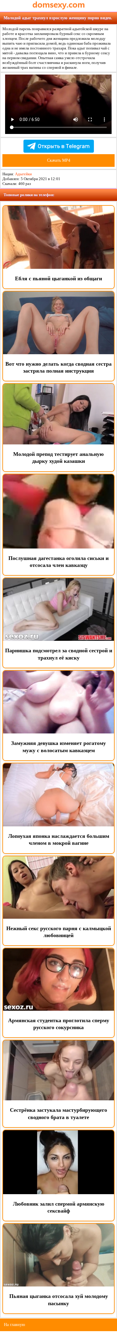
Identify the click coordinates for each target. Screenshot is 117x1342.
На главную (14, 1324)
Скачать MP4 (58, 160)
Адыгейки (23, 174)
